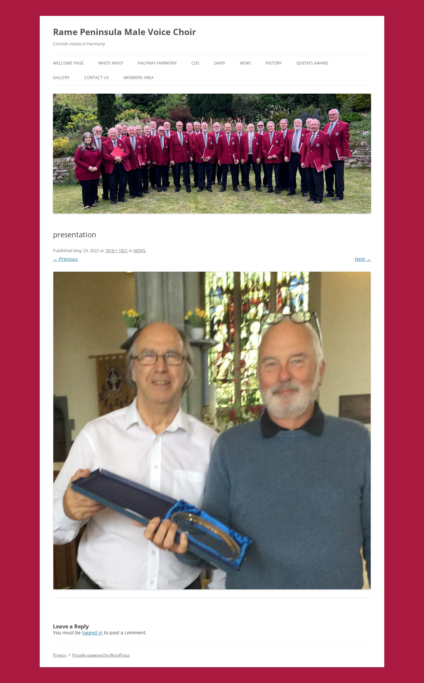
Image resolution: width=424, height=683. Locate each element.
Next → (363, 259)
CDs (195, 63)
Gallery (61, 77)
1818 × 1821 (116, 250)
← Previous (65, 259)
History (274, 63)
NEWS (245, 63)
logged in (92, 632)
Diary (219, 63)
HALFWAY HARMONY (157, 63)
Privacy (59, 655)
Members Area (139, 77)
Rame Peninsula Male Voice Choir (124, 32)
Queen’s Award (312, 63)
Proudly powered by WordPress (101, 655)
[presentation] (212, 430)
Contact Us (96, 77)
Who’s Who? (110, 63)
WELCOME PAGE (68, 63)
